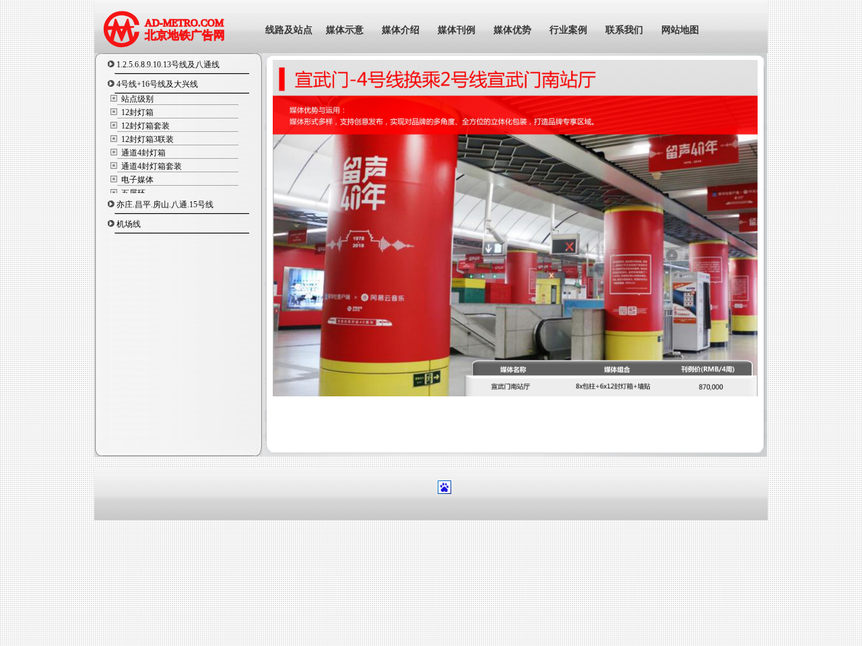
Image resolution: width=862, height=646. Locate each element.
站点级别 (136, 99)
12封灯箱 (136, 112)
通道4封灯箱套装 (150, 166)
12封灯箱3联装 (146, 139)
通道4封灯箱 (142, 152)
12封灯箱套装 (144, 126)
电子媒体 (136, 179)
